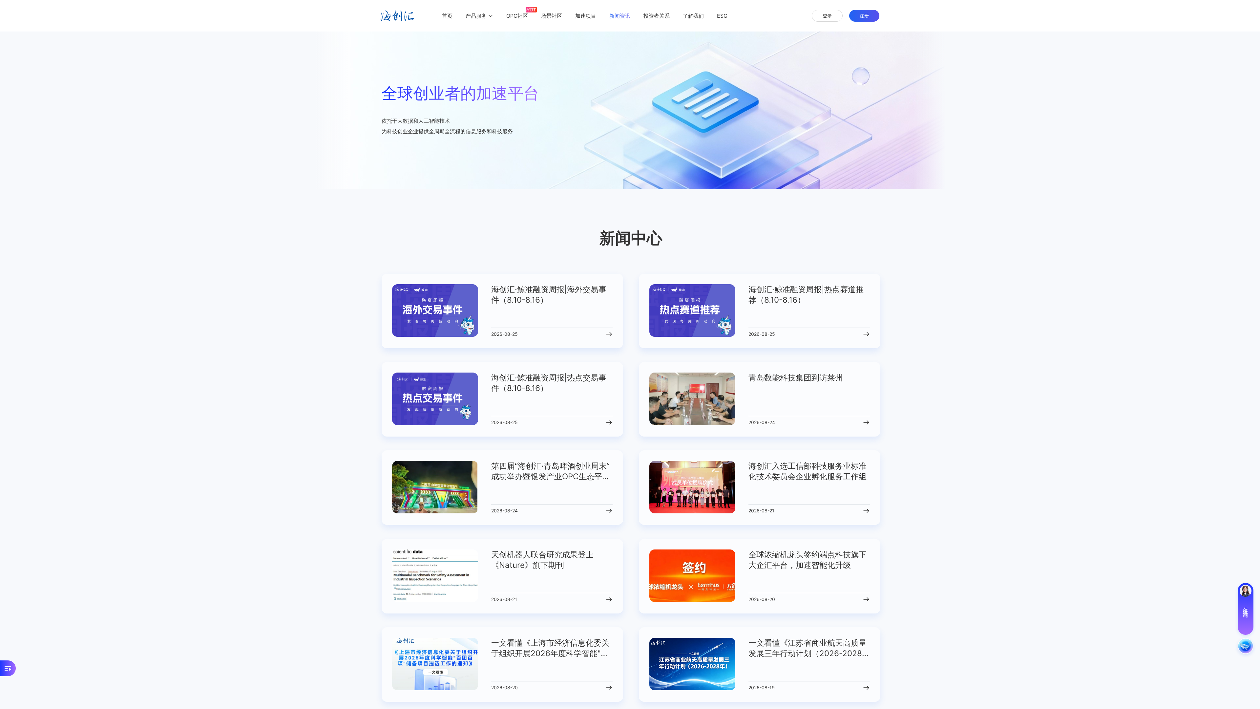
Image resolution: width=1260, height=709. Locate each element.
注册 (864, 15)
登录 (827, 15)
